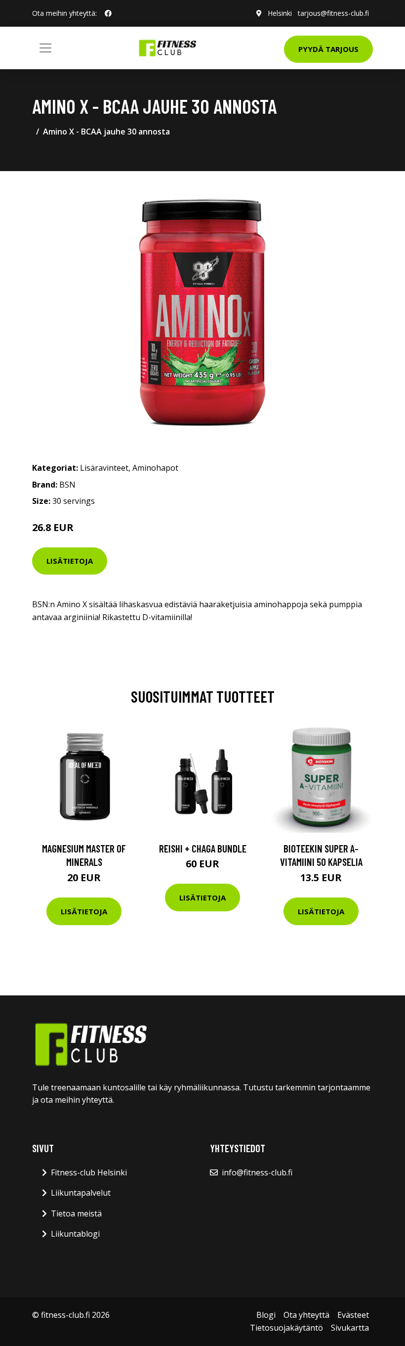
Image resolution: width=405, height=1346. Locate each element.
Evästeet (353, 1314)
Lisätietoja (69, 561)
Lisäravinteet (104, 467)
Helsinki (280, 13)
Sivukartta (350, 1327)
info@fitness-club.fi (257, 1172)
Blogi (266, 1314)
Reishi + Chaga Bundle (202, 848)
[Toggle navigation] (45, 48)
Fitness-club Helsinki (89, 1172)
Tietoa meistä (76, 1213)
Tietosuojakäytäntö (286, 1327)
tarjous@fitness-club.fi (333, 13)
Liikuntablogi (75, 1233)
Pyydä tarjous (328, 49)
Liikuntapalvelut (81, 1192)
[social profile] (108, 13)
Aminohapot (155, 467)
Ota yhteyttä (306, 1314)
